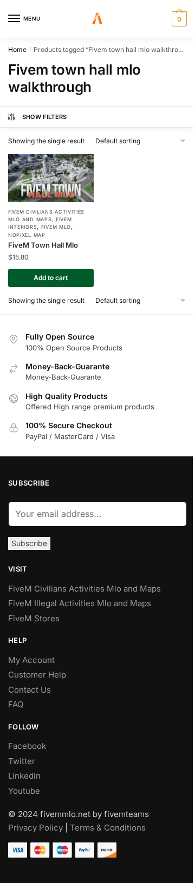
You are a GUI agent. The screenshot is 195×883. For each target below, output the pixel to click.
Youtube (24, 791)
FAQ (15, 704)
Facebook (27, 746)
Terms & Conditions (108, 827)
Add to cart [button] (51, 278)
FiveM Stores (34, 618)
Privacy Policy (35, 827)
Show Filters (44, 117)
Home (17, 49)
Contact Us (29, 690)
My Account (31, 660)
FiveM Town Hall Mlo (43, 245)
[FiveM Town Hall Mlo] (51, 178)
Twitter (21, 761)
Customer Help (37, 674)
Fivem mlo (56, 227)
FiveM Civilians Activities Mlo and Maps (84, 588)
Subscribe (29, 543)
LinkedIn (25, 776)
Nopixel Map (27, 235)
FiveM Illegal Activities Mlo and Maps (79, 603)
